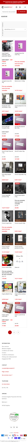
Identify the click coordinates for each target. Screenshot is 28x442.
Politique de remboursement (9, 357)
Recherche (23, 11)
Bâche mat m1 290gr (20, 81)
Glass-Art (17, 267)
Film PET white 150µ (20, 151)
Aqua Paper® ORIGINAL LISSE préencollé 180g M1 (6, 55)
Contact (4, 352)
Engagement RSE (6, 359)
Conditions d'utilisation (8, 354)
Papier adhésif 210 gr (7, 294)
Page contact (5, 371)
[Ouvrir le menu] (25, 7)
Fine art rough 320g (6, 223)
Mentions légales (6, 348)
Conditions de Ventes (7, 350)
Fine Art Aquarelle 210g (20, 174)
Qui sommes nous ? (7, 375)
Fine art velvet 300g (6, 267)
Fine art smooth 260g (20, 223)
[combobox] (14, 11)
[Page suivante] (18, 332)
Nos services (5, 346)
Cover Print (16, 432)
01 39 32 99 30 (5, 384)
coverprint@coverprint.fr (8, 368)
